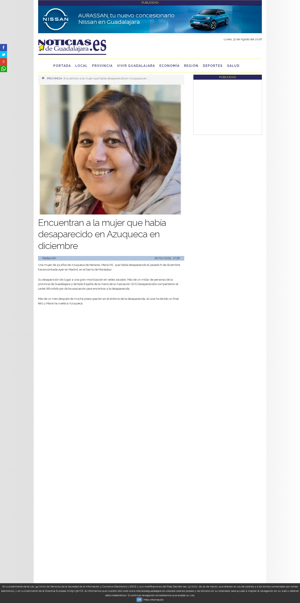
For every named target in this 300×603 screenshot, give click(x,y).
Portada (62, 66)
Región (191, 66)
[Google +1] (3, 61)
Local (81, 66)
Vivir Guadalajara (136, 66)
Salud (233, 66)
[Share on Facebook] (3, 47)
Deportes (213, 66)
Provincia (102, 66)
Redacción (49, 258)
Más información (154, 599)
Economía (169, 66)
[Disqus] (111, 428)
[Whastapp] (3, 68)
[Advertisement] (111, 342)
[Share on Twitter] (3, 54)
